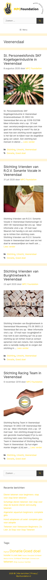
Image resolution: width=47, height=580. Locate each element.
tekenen (8, 561)
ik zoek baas (16, 555)
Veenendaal (31, 149)
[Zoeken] (40, 21)
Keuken (24, 555)
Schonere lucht (34, 558)
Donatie (10, 153)
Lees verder (29, 142)
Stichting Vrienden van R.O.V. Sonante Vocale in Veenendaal (22, 171)
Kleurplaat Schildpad (34, 555)
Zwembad (21, 562)
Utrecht (20, 149)
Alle (19, 573)
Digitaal (6, 552)
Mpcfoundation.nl (23, 576)
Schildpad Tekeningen (22, 558)
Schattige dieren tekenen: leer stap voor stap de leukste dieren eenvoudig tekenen (23, 505)
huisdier (7, 555)
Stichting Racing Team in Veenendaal (22, 375)
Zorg (15, 562)
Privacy (34, 573)
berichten (25, 573)
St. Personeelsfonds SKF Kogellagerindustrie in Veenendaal (22, 59)
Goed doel (21, 153)
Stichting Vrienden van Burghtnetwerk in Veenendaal (21, 275)
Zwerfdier (27, 562)
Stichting (11, 149)
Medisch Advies (8, 558)
